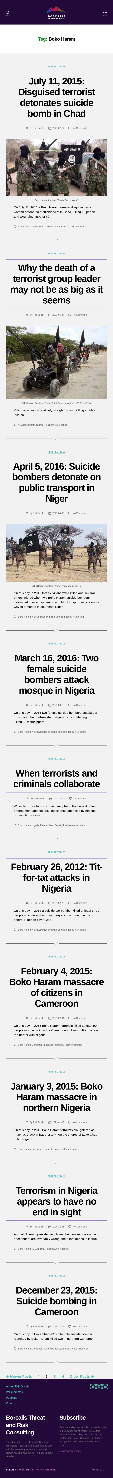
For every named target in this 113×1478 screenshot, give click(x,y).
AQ (19, 425)
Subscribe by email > (70, 1451)
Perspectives (56, 66)
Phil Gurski (38, 128)
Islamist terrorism (47, 226)
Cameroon (37, 1045)
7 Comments (79, 798)
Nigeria (40, 425)
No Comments (80, 128)
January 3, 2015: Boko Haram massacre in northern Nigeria (56, 1097)
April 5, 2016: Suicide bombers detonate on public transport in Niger (56, 482)
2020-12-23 (58, 1326)
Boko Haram (31, 226)
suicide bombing (46, 617)
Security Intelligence (64, 825)
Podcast (11, 1397)
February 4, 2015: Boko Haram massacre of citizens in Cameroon (56, 987)
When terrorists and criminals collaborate (56, 778)
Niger (34, 617)
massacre (48, 1045)
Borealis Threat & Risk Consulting (35, 1469)
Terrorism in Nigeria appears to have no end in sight (56, 1201)
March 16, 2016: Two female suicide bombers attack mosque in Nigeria (56, 674)
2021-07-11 (58, 128)
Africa (21, 226)
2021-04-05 (58, 513)
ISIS (34, 1249)
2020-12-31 (58, 1226)
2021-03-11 (59, 798)
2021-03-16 (58, 705)
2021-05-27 (58, 315)
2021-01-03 (58, 1122)
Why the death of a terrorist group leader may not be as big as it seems (56, 283)
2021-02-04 (58, 1018)
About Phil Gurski (17, 1386)
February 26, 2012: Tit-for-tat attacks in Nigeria (56, 877)
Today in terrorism (75, 226)
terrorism (61, 226)
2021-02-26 (58, 903)
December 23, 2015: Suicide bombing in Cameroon (56, 1301)
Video (9, 1403)
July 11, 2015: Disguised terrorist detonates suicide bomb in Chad (56, 97)
